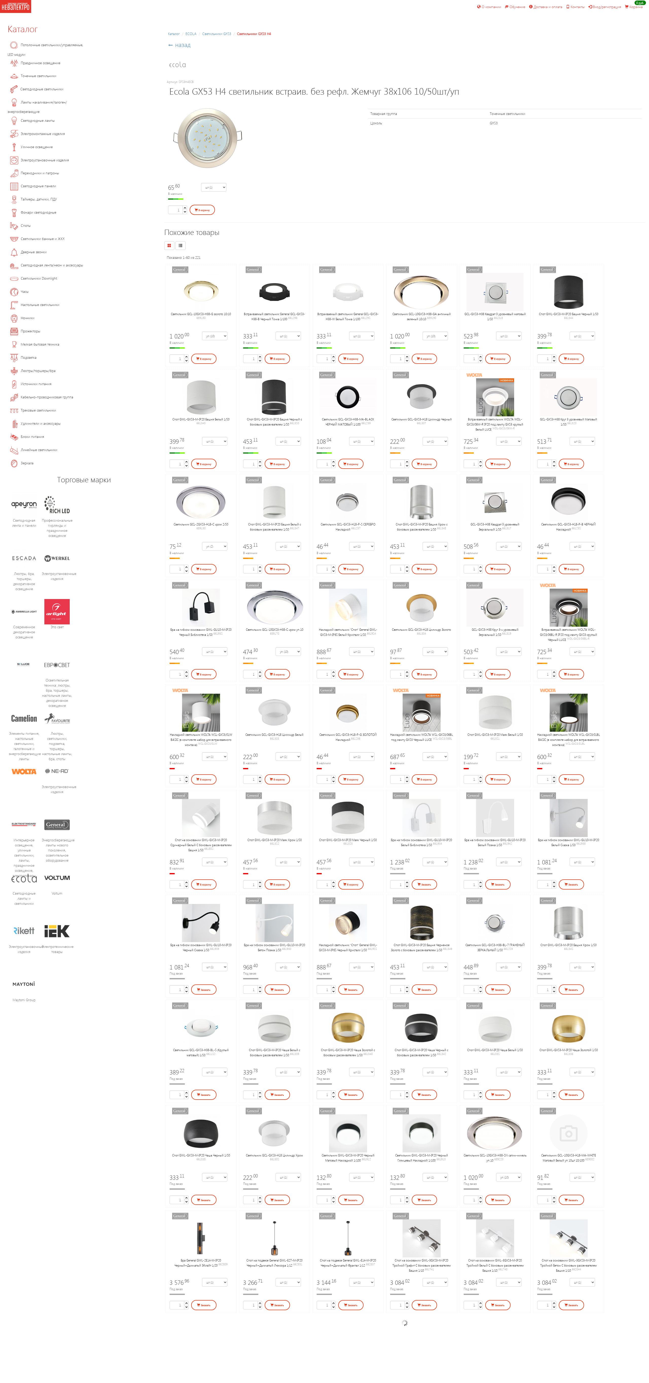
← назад (179, 44)
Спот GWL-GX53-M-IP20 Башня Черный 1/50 (568, 314)
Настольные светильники (40, 304)
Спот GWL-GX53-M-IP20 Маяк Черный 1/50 (348, 840)
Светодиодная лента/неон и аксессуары (52, 265)
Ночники (27, 317)
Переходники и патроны (40, 172)
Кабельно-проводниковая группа (47, 397)
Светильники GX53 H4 (254, 33)
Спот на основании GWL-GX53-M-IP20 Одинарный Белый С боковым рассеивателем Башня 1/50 (201, 845)
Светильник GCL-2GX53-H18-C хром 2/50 (201, 524)
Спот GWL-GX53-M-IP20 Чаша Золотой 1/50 (568, 1050)
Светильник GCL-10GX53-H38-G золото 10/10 (201, 314)
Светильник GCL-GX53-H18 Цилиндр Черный (421, 419)
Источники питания (36, 383)
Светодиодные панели (38, 185)
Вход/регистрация (606, 6)
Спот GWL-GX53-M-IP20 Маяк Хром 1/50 (274, 840)
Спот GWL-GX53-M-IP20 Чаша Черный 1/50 (201, 1155)
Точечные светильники (38, 75)
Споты (26, 225)
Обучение (517, 6)
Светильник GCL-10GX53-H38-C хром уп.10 (274, 629)
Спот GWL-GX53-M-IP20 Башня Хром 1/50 (568, 945)
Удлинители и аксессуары (41, 423)
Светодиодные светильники (41, 89)
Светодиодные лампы (38, 120)
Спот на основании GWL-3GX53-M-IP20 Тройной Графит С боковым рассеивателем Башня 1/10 (421, 1265)
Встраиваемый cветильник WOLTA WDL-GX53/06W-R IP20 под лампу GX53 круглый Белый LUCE (495, 424)
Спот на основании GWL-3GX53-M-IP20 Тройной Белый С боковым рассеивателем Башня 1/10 (495, 1265)
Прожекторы (30, 331)
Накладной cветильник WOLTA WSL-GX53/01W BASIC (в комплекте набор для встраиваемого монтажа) (201, 739)
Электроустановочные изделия (45, 160)
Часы (25, 291)
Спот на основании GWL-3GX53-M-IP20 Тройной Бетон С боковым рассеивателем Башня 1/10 (568, 1265)
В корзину (204, 210)
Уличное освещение (37, 146)
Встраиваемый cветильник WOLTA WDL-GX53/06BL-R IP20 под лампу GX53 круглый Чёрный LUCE (568, 634)
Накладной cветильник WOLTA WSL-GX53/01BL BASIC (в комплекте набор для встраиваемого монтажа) (568, 739)
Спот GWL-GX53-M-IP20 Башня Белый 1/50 (200, 419)
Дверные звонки (34, 251)
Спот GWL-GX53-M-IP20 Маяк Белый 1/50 (495, 734)
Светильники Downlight (39, 278)
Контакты (577, 6)
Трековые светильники (38, 410)
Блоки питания (32, 436)
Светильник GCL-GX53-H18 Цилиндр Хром (274, 1155)
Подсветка (29, 357)
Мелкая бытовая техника (40, 344)
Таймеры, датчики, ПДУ (39, 199)
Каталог (23, 28)
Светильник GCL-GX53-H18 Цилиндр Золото (421, 629)
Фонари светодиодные (38, 212)
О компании (491, 6)
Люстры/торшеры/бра (38, 370)
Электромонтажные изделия (43, 133)
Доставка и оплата (547, 6)
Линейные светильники (39, 449)
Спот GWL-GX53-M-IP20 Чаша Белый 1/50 (495, 1050)
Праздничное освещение (40, 62)
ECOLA (191, 33)
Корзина (635, 6)
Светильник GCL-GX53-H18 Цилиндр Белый (274, 734)
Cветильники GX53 (216, 33)
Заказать (426, 884)
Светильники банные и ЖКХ (43, 238)
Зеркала (27, 462)
